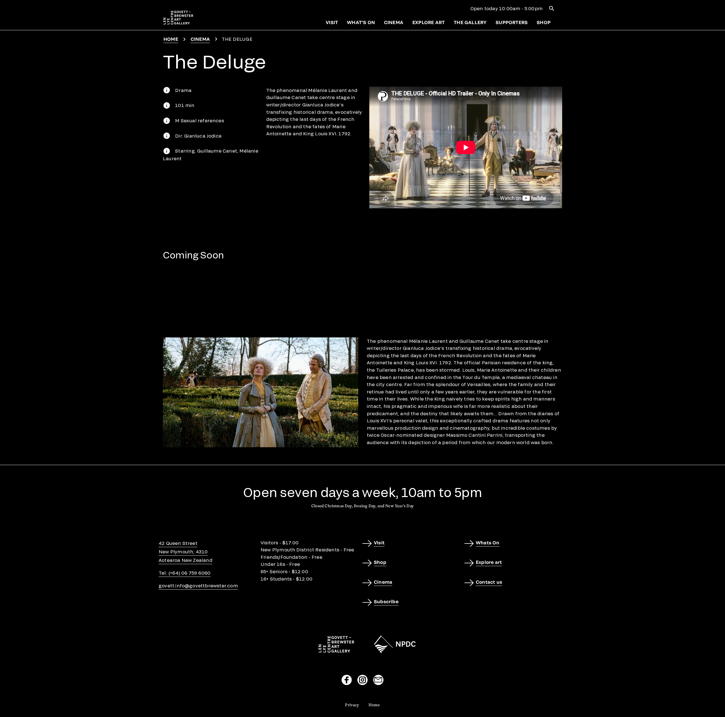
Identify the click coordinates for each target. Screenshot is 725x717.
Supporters (512, 22)
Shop (544, 22)
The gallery (470, 22)
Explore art (428, 22)
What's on (361, 22)
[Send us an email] (378, 680)
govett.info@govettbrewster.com (198, 585)
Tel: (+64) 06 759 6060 (184, 572)
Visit (332, 22)
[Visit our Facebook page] (347, 680)
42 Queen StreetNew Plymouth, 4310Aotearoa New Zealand (185, 551)
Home (170, 39)
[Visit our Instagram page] (362, 680)
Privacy (352, 705)
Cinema (393, 22)
